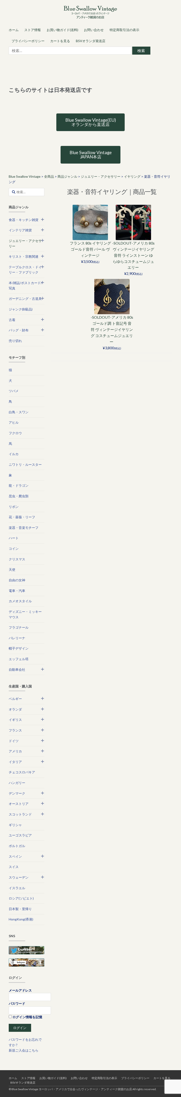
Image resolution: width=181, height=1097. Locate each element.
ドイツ (14, 741)
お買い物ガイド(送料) (62, 30)
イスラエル (17, 888)
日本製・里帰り (20, 909)
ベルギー (15, 699)
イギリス (15, 720)
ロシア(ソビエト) (21, 898)
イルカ (14, 454)
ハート (14, 538)
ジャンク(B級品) (21, 309)
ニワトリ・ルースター (25, 464)
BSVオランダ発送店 (90, 41)
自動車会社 (17, 669)
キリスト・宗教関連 (23, 256)
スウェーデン (19, 877)
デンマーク (17, 793)
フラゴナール (19, 627)
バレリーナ (17, 638)
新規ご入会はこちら (23, 1050)
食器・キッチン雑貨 (23, 220)
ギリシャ (15, 825)
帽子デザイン (19, 648)
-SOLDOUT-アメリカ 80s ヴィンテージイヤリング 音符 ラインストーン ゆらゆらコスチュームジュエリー (133, 255)
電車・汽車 (17, 591)
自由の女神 (17, 580)
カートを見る (60, 41)
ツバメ (14, 391)
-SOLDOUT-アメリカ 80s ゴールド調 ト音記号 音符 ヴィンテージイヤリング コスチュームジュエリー (112, 329)
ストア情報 (32, 30)
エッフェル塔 (19, 659)
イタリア (15, 762)
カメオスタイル (20, 601)
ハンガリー (17, 783)
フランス (15, 730)
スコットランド (20, 814)
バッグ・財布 (19, 330)
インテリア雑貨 (20, 230)
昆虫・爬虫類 (19, 496)
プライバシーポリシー (28, 41)
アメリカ (15, 751)
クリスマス (17, 559)
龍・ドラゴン (19, 485)
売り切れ (15, 341)
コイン (14, 548)
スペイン (15, 856)
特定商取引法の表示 (124, 30)
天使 (12, 569)
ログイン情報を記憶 (27, 1017)
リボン (14, 507)
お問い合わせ (94, 30)
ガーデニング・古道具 (25, 299)
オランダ (15, 709)
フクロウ (15, 433)
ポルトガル (17, 846)
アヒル (14, 422)
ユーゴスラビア (20, 835)
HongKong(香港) (21, 919)
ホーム (14, 30)
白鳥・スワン (19, 412)
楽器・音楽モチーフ (23, 528)
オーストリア (19, 804)
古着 (12, 320)
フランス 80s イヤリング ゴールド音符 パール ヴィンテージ (90, 249)
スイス (14, 867)
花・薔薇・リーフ (22, 517)
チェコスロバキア (22, 772)
